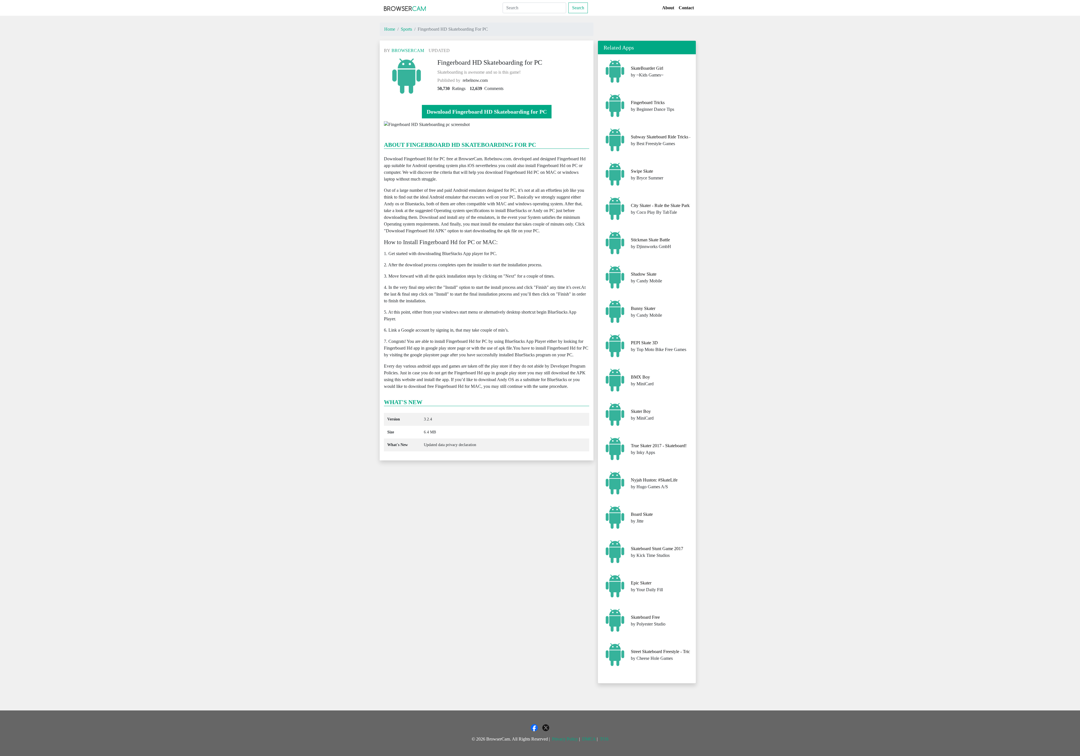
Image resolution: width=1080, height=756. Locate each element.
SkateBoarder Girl (647, 68)
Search (578, 7)
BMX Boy (640, 377)
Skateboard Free (645, 617)
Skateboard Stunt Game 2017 (657, 548)
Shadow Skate (643, 274)
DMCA (589, 739)
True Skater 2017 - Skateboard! (659, 445)
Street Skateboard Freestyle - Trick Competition (673, 651)
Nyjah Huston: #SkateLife (654, 480)
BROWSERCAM (408, 50)
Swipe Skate (642, 171)
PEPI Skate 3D (644, 342)
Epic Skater (641, 582)
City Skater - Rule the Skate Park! (661, 205)
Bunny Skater (643, 308)
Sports (406, 29)
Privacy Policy (565, 739)
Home (389, 29)
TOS (604, 739)
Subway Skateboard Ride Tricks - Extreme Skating (676, 136)
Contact (686, 7)
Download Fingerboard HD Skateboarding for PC (487, 112)
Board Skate (642, 514)
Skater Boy (641, 411)
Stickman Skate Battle (650, 239)
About (668, 7)
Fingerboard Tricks (648, 102)
